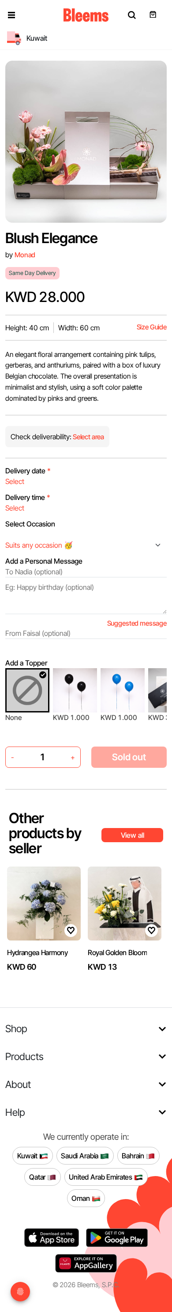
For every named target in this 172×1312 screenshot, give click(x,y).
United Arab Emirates (101, 1176)
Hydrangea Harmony (37, 952)
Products (24, 1056)
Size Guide (152, 327)
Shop (16, 1028)
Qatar (38, 1176)
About (18, 1084)
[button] (11, 15)
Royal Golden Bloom (117, 952)
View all (132, 835)
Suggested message (137, 623)
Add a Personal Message (43, 561)
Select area (87, 437)
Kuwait (28, 1155)
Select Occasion (30, 523)
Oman (81, 1197)
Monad (25, 255)
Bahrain (134, 1155)
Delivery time (27, 497)
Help (15, 1112)
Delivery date (28, 470)
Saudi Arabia (80, 1155)
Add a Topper (26, 662)
